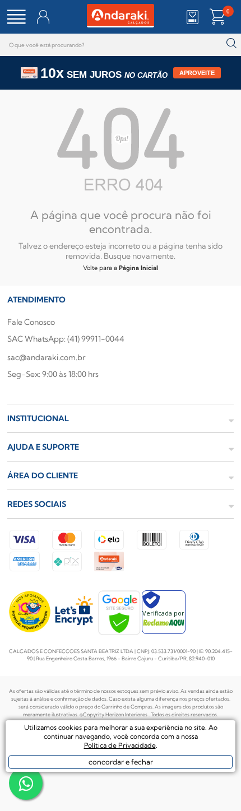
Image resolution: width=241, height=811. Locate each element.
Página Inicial (138, 268)
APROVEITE (197, 72)
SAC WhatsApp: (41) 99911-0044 (65, 339)
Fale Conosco (31, 322)
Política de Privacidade (120, 745)
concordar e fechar (121, 761)
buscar (231, 43)
